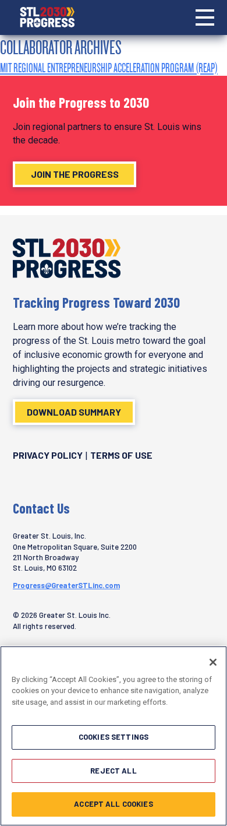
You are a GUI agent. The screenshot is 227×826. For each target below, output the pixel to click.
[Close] (213, 662)
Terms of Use (121, 455)
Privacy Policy (48, 455)
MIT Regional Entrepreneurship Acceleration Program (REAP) (109, 67)
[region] (113, 736)
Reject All (113, 770)
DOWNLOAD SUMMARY (74, 411)
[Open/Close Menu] (205, 17)
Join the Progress (75, 174)
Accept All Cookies (113, 804)
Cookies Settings (113, 736)
